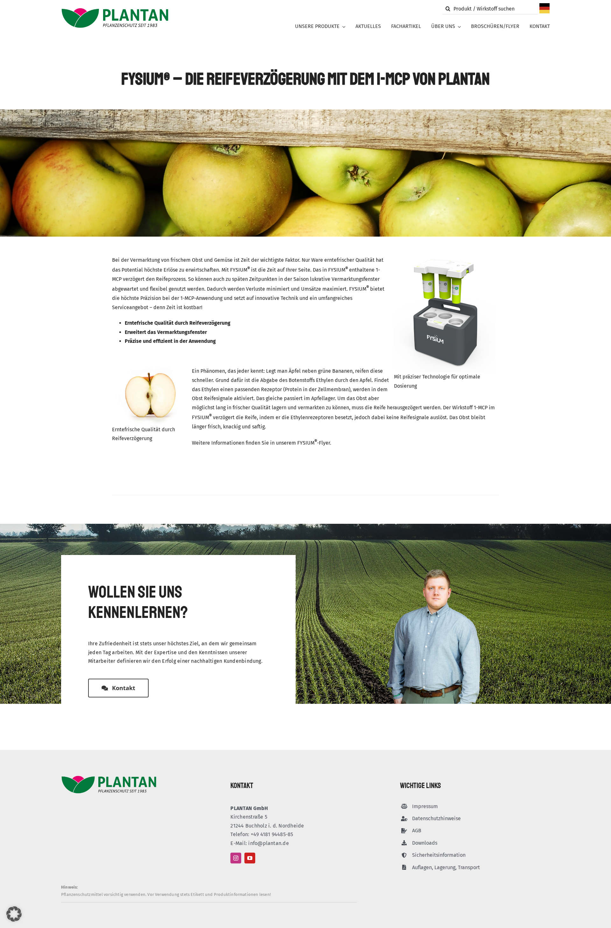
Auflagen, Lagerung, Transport (446, 867)
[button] (14, 914)
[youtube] (249, 858)
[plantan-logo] (115, 10)
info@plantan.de (268, 843)
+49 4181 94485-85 (272, 834)
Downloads (424, 843)
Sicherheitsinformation (439, 855)
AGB (416, 831)
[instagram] (235, 858)
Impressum (425, 806)
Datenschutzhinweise (436, 818)
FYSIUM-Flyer (313, 443)
